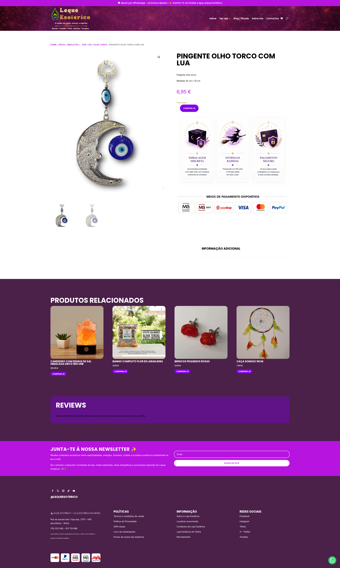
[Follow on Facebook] (52, 491)
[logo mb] (85, 561)
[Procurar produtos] (287, 18)
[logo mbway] (75, 561)
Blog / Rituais (241, 18)
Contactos (272, 18)
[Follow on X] (58, 491)
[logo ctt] (96, 561)
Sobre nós (257, 18)
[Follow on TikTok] (68, 491)
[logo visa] (54, 561)
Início (62, 44)
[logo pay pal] (65, 561)
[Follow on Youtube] (74, 491)
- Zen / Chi (86, 44)
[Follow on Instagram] (63, 491)
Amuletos (73, 44)
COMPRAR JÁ (189, 108)
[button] (159, 57)
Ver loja (223, 18)
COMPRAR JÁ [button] (58, 374)
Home (212, 18)
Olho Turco (100, 44)
